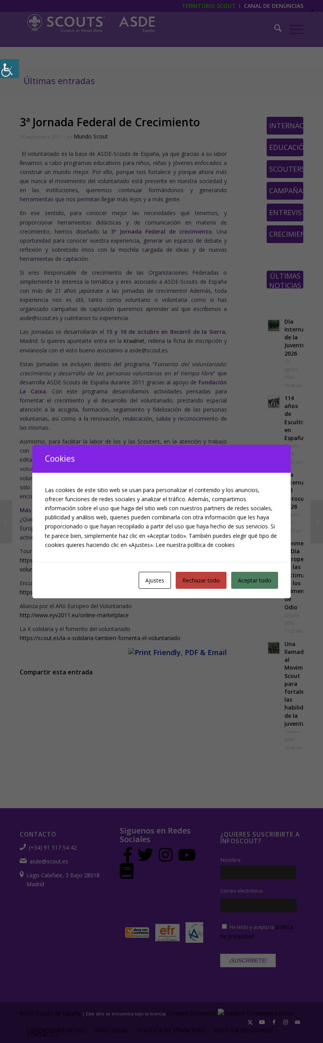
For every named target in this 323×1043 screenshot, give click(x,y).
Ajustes (154, 580)
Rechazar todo (201, 580)
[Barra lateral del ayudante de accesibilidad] (9, 68)
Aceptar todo (254, 580)
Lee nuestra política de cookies (195, 545)
